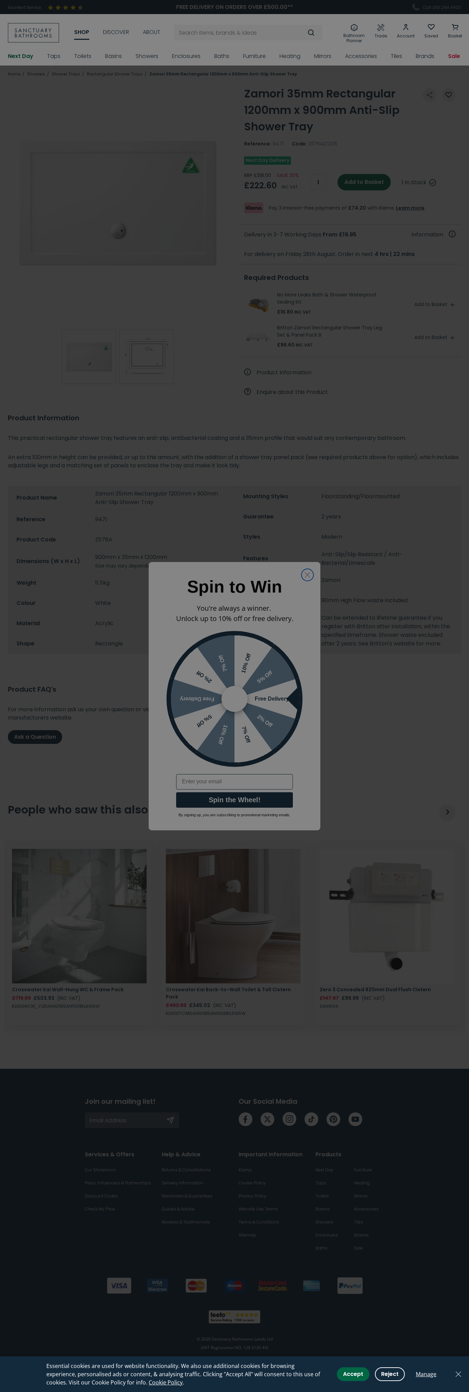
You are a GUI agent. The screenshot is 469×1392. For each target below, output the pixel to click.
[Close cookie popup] (458, 1374)
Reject (390, 1374)
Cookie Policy (166, 1382)
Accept (353, 1374)
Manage (426, 1374)
